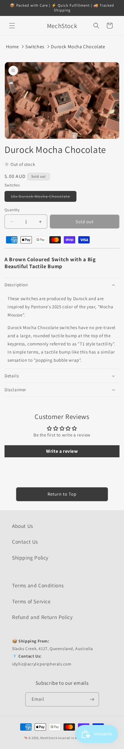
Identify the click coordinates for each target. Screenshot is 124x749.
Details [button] (12, 376)
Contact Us (25, 541)
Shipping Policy (30, 557)
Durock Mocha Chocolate (78, 46)
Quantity (12, 209)
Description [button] (16, 284)
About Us (22, 525)
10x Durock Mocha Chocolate (43, 197)
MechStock (48, 738)
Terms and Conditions (38, 585)
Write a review (62, 451)
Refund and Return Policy (42, 617)
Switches (35, 46)
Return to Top (62, 494)
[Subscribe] (92, 699)
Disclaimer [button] (15, 389)
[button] (12, 25)
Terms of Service (31, 601)
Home (12, 46)
